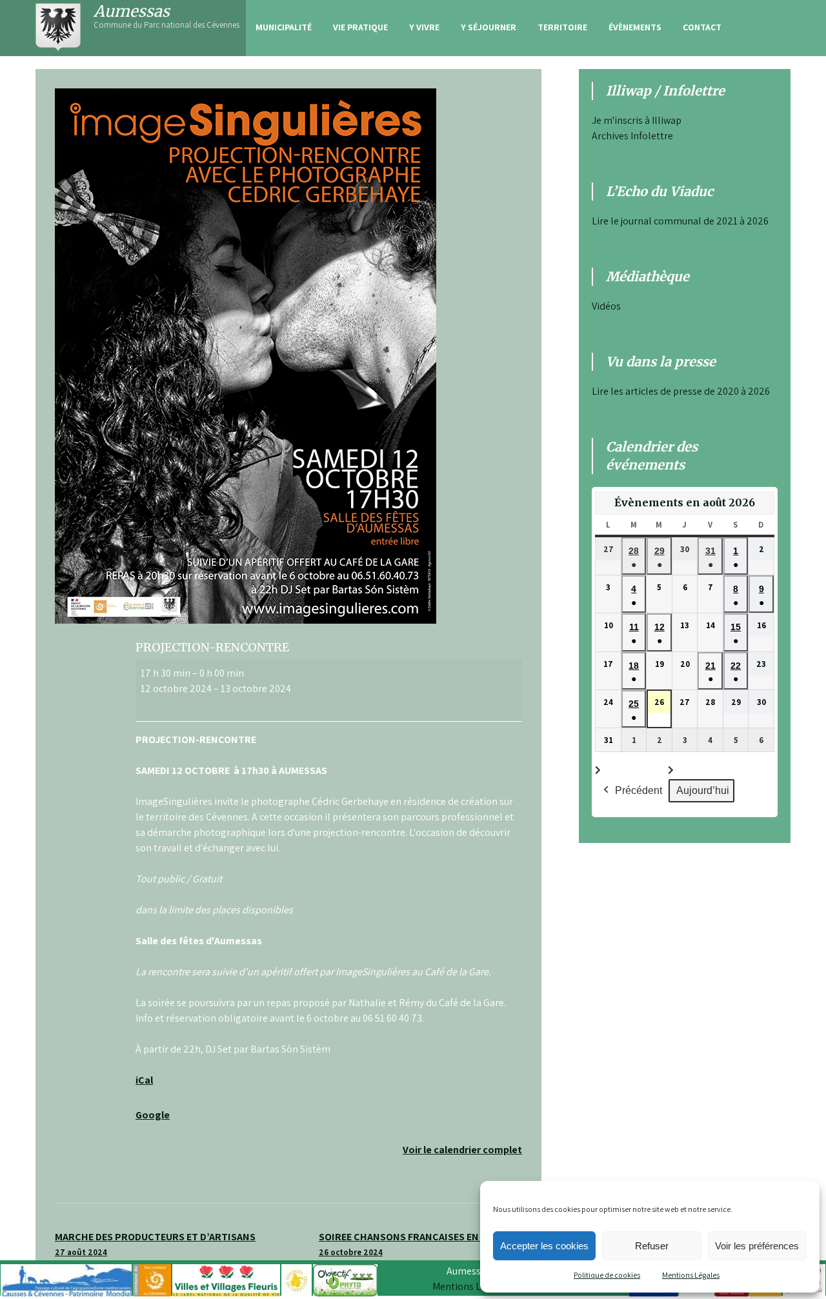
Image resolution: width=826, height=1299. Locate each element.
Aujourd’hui (702, 790)
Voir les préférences (757, 1245)
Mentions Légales (691, 1275)
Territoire (562, 27)
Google (153, 1115)
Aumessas (132, 11)
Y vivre (424, 27)
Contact (702, 27)
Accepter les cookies (544, 1245)
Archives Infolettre (632, 136)
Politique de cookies (607, 1275)
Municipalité (284, 27)
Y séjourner (488, 27)
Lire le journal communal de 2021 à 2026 (680, 221)
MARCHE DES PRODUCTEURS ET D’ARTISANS (155, 1244)
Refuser (652, 1245)
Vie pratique (360, 27)
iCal (144, 1080)
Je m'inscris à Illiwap (636, 120)
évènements (635, 27)
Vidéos (606, 306)
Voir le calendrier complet (462, 1149)
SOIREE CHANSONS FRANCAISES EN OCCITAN (420, 1244)
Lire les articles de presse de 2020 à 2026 (681, 391)
